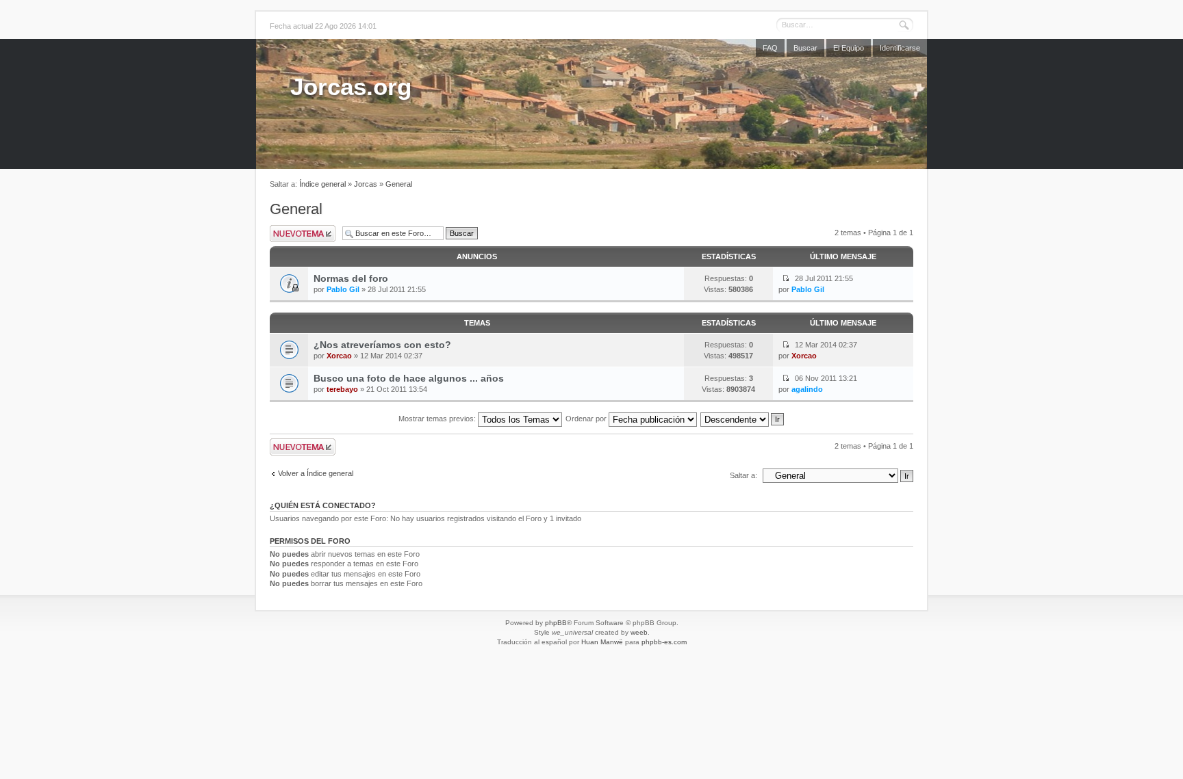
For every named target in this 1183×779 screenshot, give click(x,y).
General (398, 184)
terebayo (342, 389)
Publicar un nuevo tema (302, 233)
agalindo (807, 389)
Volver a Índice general (315, 473)
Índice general (322, 184)
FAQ (770, 48)
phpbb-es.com (664, 642)
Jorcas (365, 184)
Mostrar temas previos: (438, 418)
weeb (639, 632)
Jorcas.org (350, 86)
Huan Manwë (602, 642)
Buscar (805, 48)
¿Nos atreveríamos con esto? (382, 344)
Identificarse (900, 48)
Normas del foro (351, 278)
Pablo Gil (343, 289)
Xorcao (339, 356)
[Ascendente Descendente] (742, 418)
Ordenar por (587, 418)
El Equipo (848, 48)
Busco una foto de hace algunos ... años (409, 378)
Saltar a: (743, 475)
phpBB (556, 622)
